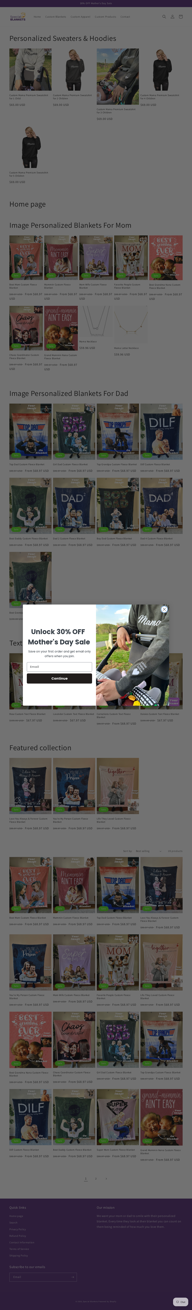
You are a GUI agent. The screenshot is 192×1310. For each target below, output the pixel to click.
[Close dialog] (164, 609)
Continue (59, 678)
